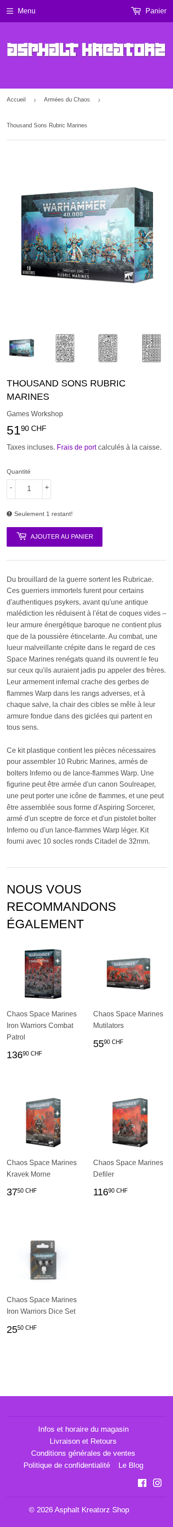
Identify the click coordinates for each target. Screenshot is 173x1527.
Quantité (19, 471)
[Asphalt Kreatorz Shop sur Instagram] (157, 1484)
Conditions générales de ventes (83, 1453)
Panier (155, 11)
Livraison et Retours (83, 1441)
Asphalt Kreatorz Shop (92, 1510)
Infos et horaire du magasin (83, 1429)
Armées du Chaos (67, 99)
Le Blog (130, 1465)
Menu (26, 11)
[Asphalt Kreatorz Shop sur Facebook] (142, 1484)
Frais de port (76, 447)
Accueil (16, 99)
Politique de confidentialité (67, 1465)
